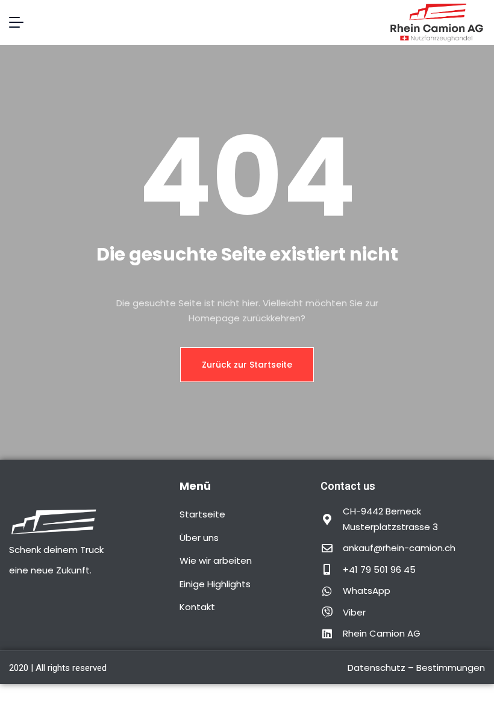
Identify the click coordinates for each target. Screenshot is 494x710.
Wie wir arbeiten (216, 560)
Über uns (199, 537)
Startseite (202, 514)
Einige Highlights (215, 584)
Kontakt (197, 606)
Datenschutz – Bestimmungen (416, 667)
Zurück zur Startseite (247, 365)
